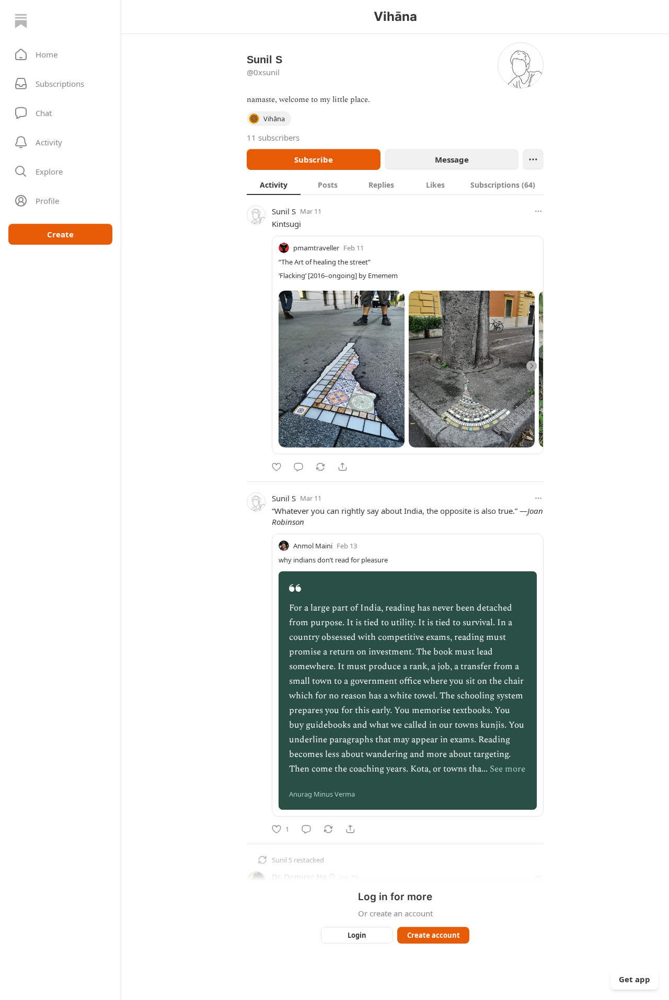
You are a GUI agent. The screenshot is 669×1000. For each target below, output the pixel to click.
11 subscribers (273, 137)
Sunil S (284, 211)
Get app (634, 979)
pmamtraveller (316, 247)
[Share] (342, 466)
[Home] (20, 20)
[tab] (274, 184)
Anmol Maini (312, 545)
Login (357, 935)
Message (452, 159)
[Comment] (298, 466)
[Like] (276, 466)
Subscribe (313, 159)
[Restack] (320, 466)
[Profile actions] (533, 159)
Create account (433, 935)
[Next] (531, 365)
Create (60, 234)
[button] (60, 54)
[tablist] (395, 184)
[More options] (538, 211)
